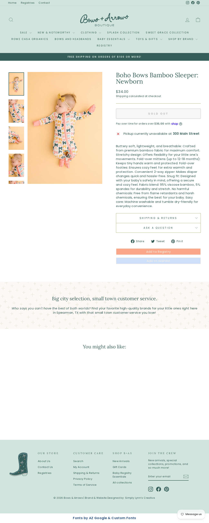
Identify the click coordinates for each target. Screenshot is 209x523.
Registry (104, 45)
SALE (24, 32)
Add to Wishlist (158, 261)
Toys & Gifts (147, 39)
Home (12, 2)
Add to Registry (158, 251)
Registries (28, 2)
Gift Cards (120, 467)
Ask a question (158, 228)
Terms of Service (85, 485)
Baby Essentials (112, 39)
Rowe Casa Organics (30, 39)
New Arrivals (121, 461)
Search (78, 461)
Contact (44, 2)
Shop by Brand (181, 39)
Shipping (122, 96)
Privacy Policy (82, 479)
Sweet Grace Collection (167, 32)
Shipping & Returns (158, 218)
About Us (44, 461)
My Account (81, 467)
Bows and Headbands (73, 39)
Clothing (89, 32)
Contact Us (45, 467)
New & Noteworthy (55, 32)
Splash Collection (123, 32)
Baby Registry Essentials (122, 474)
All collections (122, 482)
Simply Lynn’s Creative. (140, 498)
